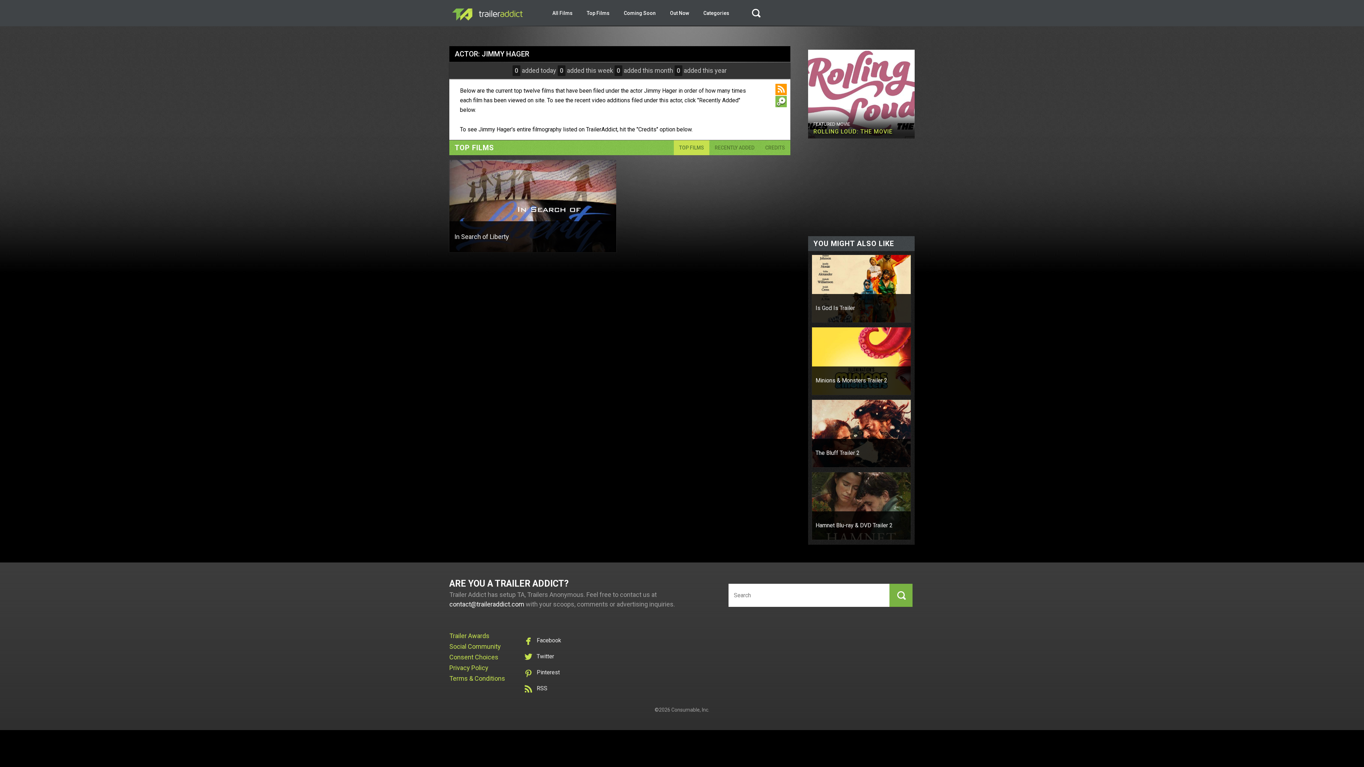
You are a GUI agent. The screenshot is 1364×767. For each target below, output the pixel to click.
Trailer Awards (469, 636)
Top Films (598, 13)
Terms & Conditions (477, 678)
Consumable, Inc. (690, 710)
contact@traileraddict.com (486, 604)
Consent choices (473, 657)
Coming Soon (640, 13)
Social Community (475, 646)
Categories (716, 13)
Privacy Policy (468, 667)
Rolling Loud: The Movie (853, 131)
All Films (562, 13)
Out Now (679, 13)
